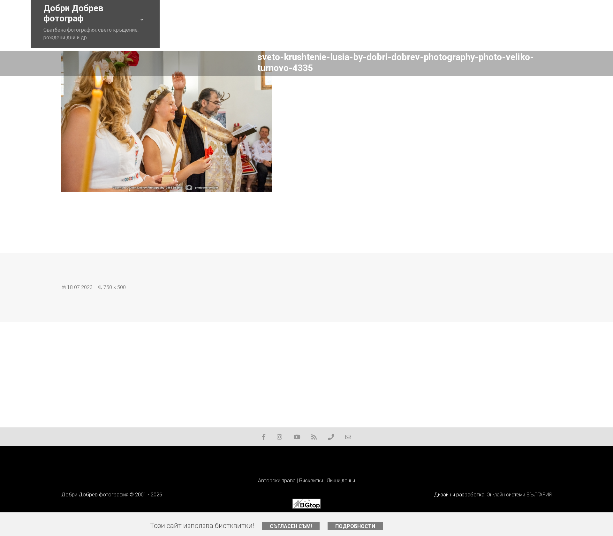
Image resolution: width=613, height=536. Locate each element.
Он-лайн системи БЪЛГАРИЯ (519, 495)
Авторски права (277, 481)
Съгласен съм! (291, 526)
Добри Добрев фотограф (73, 13)
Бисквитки (311, 481)
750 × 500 (114, 287)
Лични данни (341, 481)
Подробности (355, 526)
